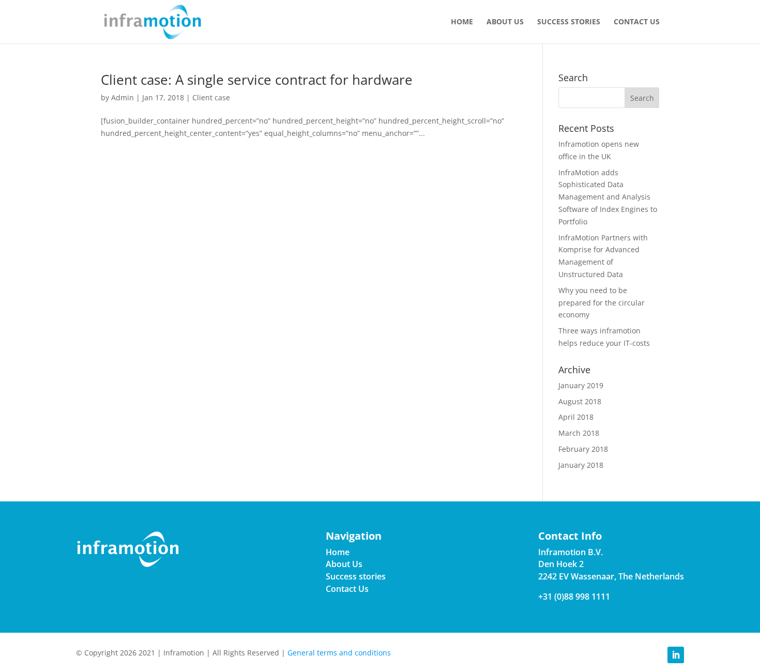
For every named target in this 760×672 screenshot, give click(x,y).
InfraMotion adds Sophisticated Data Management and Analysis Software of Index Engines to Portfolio (607, 196)
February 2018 (583, 449)
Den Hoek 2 (561, 564)
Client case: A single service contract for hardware (257, 79)
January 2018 (580, 465)
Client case (211, 97)
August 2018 (579, 401)
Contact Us (637, 22)
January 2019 (580, 385)
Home (462, 22)
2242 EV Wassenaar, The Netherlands (611, 576)
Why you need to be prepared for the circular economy (601, 302)
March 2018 (578, 433)
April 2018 (576, 417)
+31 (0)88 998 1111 (574, 596)
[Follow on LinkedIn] (675, 655)
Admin (122, 97)
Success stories (568, 22)
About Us (505, 22)
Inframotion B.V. (570, 552)
